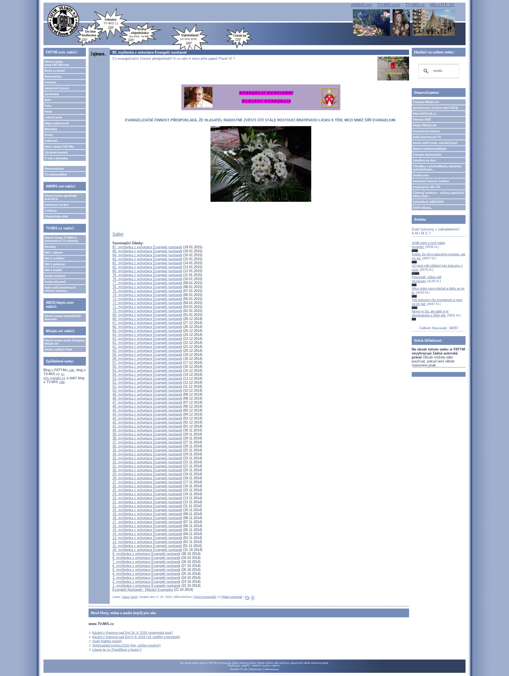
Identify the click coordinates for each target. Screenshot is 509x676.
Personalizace (54, 168)
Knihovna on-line (57, 204)
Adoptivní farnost (57, 88)
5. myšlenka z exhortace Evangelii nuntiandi (146, 570)
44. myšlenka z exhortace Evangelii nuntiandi (147, 414)
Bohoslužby (53, 76)
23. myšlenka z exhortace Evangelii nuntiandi (147, 498)
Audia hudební (55, 275)
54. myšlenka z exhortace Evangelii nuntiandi (147, 374)
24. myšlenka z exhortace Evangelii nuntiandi (147, 494)
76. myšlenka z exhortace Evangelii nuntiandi (147, 287)
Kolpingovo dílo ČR (426, 187)
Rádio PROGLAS (424, 125)
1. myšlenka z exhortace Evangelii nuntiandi (146, 586)
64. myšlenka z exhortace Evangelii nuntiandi (147, 335)
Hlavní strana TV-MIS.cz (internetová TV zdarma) (61, 239)
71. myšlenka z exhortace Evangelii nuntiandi (147, 307)
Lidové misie (53, 117)
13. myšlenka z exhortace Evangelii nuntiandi (147, 538)
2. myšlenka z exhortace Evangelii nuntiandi (146, 582)
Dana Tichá (129, 596)
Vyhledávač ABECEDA (428, 201)
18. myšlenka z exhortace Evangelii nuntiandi (147, 518)
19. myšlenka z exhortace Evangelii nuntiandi (147, 514)
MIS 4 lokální (53, 270)
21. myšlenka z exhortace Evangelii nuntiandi (147, 506)
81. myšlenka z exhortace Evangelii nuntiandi (147, 267)
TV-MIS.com (388, 5)
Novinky (50, 246)
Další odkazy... (423, 207)
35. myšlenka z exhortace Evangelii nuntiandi (147, 450)
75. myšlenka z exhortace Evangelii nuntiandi (147, 291)
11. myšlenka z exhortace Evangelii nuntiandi (147, 546)
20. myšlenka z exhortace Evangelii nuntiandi (147, 510)
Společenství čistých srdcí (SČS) (435, 107)
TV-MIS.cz (415, 5)
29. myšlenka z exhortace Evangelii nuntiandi (147, 474)
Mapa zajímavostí (57, 123)
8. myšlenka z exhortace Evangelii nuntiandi (146, 558)
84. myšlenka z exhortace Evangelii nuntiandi (147, 255)
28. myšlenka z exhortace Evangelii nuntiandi (147, 478)
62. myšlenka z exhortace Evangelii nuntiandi (147, 343)
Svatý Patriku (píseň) (107, 641)
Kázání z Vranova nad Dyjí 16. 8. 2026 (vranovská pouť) (132, 633)
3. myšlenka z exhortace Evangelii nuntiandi (146, 578)
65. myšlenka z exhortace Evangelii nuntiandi (147, 331)
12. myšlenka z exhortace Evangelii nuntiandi (147, 542)
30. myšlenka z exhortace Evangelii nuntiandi (147, 470)
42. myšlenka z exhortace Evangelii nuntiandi (147, 422)
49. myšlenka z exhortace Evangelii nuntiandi (147, 394)
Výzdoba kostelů (56, 152)
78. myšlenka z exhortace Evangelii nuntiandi (147, 279)
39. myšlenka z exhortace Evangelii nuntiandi (147, 434)
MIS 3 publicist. (55, 264)
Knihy (49, 134)
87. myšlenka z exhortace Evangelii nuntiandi (147, 247)
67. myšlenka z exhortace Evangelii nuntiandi (147, 323)
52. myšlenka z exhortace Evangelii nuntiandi (147, 382)
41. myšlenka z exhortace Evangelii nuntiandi (147, 426)
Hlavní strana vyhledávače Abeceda (63, 317)
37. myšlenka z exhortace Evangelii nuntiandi (147, 442)
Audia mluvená (55, 281)
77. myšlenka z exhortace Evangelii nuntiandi (147, 283)
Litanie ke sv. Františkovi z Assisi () (117, 650)
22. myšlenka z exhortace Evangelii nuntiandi (147, 502)
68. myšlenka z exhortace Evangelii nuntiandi (147, 319)
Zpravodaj (52, 94)
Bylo (48, 99)
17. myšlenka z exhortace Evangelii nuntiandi (147, 522)
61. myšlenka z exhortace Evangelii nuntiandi (147, 347)
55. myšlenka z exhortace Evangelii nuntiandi (147, 371)
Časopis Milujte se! (426, 102)
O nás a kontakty (56, 158)
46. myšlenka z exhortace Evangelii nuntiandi (147, 406)
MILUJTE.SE (442, 5)
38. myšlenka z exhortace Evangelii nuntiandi (147, 438)
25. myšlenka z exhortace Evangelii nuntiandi (147, 490)
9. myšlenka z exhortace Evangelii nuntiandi (146, 554)
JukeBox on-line (424, 160)
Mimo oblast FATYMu (59, 146)
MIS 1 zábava (54, 252)
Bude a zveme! (55, 70)
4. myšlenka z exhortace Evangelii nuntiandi (146, 574)
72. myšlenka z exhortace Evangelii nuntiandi (147, 303)
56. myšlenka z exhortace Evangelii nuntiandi (147, 367)
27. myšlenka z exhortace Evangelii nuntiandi (147, 482)
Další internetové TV (427, 137)
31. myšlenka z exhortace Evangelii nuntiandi (147, 466)
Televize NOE (422, 119)
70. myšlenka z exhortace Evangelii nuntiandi (147, 311)
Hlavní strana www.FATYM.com (57, 63)
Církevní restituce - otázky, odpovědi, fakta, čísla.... (438, 194)
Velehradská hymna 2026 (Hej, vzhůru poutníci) (126, 645)
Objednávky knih (56, 216)
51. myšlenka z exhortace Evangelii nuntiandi (147, 386)
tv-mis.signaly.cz (54, 376)
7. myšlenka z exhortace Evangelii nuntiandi (146, 562)
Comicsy (51, 210)
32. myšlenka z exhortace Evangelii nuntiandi (147, 462)
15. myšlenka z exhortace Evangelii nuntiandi (147, 530)
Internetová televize (426, 131)
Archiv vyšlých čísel (58, 349)
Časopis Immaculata (427, 154)
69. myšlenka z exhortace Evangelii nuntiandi (147, 315)
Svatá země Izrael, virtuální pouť (435, 142)
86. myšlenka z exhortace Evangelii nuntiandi (147, 251)
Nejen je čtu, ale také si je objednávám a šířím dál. (430, 313)
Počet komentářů (205, 596)
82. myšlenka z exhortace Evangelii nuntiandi (147, 263)
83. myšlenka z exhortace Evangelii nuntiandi (147, 259)
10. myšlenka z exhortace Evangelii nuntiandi (147, 550)
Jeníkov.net (421, 175)
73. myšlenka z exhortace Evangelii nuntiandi (147, 299)
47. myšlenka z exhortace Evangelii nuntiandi (147, 402)
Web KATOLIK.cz (425, 113)
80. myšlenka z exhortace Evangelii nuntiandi (147, 271)
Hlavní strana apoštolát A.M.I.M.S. (61, 197)
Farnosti (50, 82)
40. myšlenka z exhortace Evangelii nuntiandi (147, 430)
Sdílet (117, 234)
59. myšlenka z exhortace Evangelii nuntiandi (147, 355)
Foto (48, 105)
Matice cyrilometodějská (429, 148)
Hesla (48, 111)
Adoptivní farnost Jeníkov (431, 181)
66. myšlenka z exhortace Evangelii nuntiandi (147, 327)
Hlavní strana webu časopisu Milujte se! (65, 342)
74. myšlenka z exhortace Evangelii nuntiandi (147, 295)
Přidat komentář (232, 596)
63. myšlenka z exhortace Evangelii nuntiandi (147, 339)
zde (71, 370)
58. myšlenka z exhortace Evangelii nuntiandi (147, 359)
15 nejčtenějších (56, 174)
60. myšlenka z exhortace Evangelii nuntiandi (147, 351)
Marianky (51, 129)
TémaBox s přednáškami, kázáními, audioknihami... (437, 168)
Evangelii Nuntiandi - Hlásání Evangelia (142, 590)
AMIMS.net (361, 5)
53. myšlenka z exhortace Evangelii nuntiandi (147, 378)
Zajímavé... (52, 140)
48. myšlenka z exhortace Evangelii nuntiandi (147, 398)
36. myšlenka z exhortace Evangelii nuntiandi (147, 446)
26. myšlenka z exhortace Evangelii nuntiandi (147, 486)
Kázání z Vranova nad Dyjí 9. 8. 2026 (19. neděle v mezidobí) (136, 637)
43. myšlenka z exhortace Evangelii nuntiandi (147, 418)
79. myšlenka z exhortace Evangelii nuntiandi (147, 275)
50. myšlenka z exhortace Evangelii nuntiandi (147, 390)
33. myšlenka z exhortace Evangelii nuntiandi (147, 458)
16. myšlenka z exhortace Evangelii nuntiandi (147, 526)
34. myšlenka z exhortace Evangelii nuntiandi (147, 454)
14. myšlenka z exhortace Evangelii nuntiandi (147, 534)
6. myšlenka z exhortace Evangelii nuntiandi (146, 566)
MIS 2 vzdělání (54, 258)
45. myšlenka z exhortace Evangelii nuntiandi (147, 410)
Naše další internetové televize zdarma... (60, 289)
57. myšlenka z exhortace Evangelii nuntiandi (147, 363)
